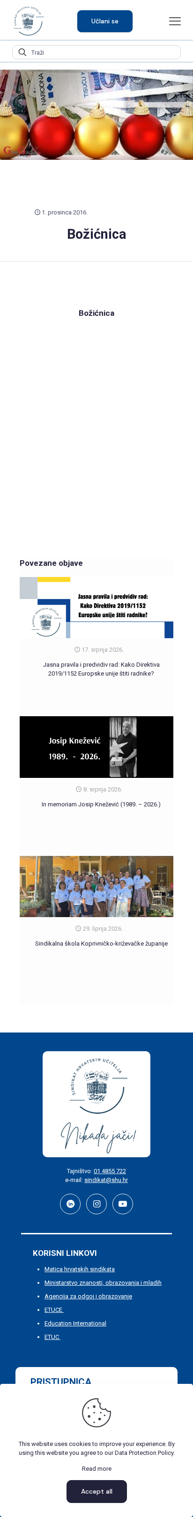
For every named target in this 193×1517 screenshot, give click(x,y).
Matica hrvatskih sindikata (80, 1269)
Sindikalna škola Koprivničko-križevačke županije (101, 943)
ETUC (52, 1336)
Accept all (96, 1491)
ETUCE (54, 1309)
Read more (96, 1468)
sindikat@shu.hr (106, 1179)
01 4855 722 (110, 1171)
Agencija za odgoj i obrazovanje (88, 1296)
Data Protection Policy (144, 1452)
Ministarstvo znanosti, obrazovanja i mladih (103, 1282)
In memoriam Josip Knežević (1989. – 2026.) (101, 804)
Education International (75, 1323)
